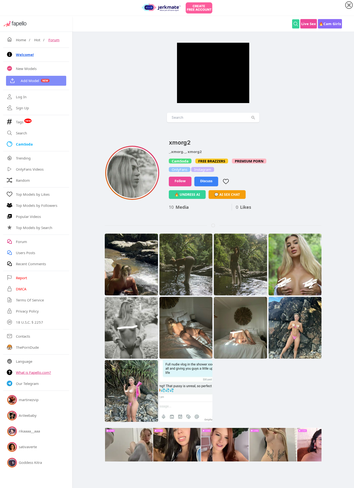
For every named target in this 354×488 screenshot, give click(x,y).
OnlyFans (179, 169)
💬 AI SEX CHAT (227, 194)
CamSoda (180, 161)
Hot (37, 39)
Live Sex (308, 23)
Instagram (202, 169)
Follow (180, 181)
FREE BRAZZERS (211, 161)
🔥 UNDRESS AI (187, 194)
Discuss (206, 181)
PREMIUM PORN (249, 161)
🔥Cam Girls (330, 23)
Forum (53, 39)
